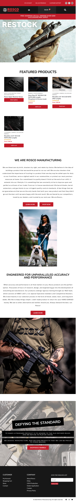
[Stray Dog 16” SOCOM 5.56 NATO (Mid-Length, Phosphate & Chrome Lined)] (38, 84)
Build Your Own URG (10, 93)
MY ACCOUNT (28, 3)
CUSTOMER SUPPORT (55, 3)
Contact (5, 486)
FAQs (28, 481)
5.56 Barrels (55, 93)
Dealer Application (33, 486)
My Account (7, 478)
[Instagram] (69, 3)
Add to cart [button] (38, 106)
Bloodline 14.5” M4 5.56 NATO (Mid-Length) (12, 137)
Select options (14, 100)
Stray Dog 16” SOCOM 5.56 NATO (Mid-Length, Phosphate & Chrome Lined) (37, 97)
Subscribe (55, 484)
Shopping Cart (7, 481)
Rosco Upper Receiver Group (13, 97)
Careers (29, 488)
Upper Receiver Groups (12, 94)
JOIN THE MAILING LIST (59, 475)
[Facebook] (66, 3)
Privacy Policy (31, 490)
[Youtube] (72, 3)
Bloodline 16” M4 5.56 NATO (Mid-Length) (61, 98)
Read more (62, 106)
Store (4, 483)
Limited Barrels (38, 93)
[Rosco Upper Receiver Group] (14, 84)
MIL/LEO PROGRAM (40, 3)
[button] (28, 9)
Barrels (30, 93)
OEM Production (32, 483)
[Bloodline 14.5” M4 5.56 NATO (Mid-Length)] (14, 123)
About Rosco (31, 478)
